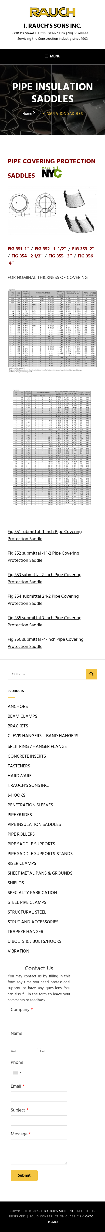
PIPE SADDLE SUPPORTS (31, 844)
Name (16, 1033)
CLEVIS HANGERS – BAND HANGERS (43, 736)
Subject (18, 1110)
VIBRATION (18, 951)
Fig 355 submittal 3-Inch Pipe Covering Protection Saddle (45, 621)
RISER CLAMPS (22, 863)
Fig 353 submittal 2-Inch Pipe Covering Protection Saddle (45, 578)
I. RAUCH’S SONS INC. (28, 785)
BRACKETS (18, 726)
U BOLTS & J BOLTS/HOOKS (34, 941)
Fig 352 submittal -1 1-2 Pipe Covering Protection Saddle (43, 557)
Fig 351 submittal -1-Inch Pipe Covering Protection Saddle (45, 535)
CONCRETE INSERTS (27, 756)
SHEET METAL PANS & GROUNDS (40, 873)
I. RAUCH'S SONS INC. (52, 26)
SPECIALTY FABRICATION (32, 893)
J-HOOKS (16, 795)
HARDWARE (20, 776)
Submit (24, 1175)
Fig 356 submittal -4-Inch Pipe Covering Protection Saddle (46, 643)
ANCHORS (18, 706)
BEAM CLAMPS (22, 716)
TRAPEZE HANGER (25, 932)
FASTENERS (19, 766)
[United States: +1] (17, 1073)
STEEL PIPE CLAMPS (27, 902)
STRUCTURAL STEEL (27, 912)
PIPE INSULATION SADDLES (34, 824)
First (13, 1051)
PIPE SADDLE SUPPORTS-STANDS (40, 854)
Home (27, 114)
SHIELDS (16, 883)
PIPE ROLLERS (21, 834)
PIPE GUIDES (20, 815)
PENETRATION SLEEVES (30, 805)
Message (19, 1134)
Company (20, 1010)
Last (42, 1051)
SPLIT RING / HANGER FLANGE (37, 746)
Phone (17, 1062)
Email (16, 1086)
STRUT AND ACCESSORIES (33, 922)
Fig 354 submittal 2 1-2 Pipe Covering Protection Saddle (43, 600)
